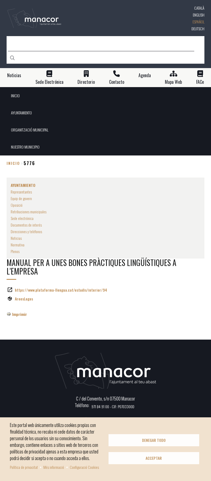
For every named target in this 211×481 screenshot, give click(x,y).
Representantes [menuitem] (21, 192)
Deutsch (197, 28)
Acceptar (154, 458)
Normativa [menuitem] (17, 245)
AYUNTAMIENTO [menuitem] (21, 112)
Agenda (144, 75)
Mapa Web (173, 82)
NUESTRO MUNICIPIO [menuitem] (25, 147)
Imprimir (19, 314)
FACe (200, 82)
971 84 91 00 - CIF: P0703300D (112, 406)
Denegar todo (154, 440)
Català (199, 8)
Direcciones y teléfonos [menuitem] (26, 231)
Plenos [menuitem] (15, 251)
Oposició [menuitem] (17, 205)
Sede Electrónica (49, 82)
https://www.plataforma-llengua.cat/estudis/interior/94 (61, 290)
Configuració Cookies (84, 467)
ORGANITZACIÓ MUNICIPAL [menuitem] (29, 130)
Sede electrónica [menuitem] (22, 218)
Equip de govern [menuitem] (21, 198)
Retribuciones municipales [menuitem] (28, 211)
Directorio (86, 82)
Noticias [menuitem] (16, 238)
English (198, 15)
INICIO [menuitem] (15, 95)
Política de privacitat (24, 467)
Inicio (13, 163)
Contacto (116, 82)
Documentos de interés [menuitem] (26, 225)
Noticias (14, 75)
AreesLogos (24, 299)
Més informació (53, 467)
